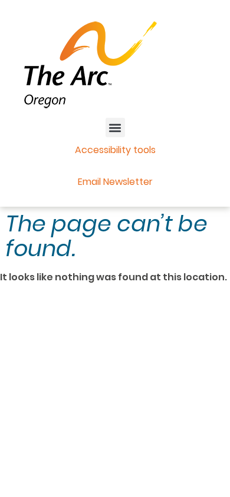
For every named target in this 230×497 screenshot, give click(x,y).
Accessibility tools (115, 150)
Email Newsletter (115, 181)
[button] (115, 127)
